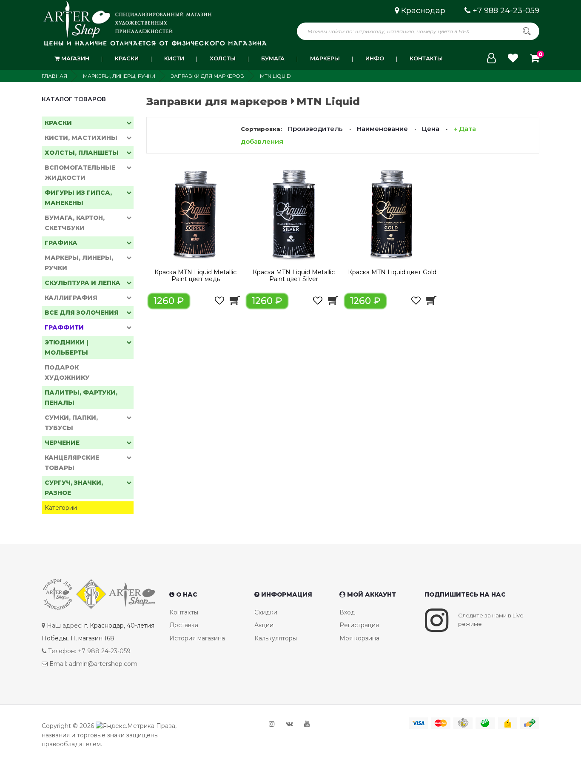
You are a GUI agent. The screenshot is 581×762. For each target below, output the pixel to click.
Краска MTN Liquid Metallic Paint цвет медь (195, 275)
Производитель (315, 129)
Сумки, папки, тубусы (71, 423)
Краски (127, 58)
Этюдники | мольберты (66, 347)
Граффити (64, 327)
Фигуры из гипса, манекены (78, 198)
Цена (430, 129)
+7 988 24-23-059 (506, 10)
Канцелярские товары (72, 463)
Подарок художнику (67, 372)
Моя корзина (359, 638)
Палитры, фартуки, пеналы (81, 398)
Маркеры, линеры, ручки (79, 263)
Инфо (374, 58)
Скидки (265, 612)
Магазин (74, 58)
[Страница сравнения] (513, 58)
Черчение (62, 442)
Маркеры (325, 58)
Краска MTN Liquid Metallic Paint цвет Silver (294, 275)
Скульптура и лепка (82, 283)
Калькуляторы (275, 638)
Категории (61, 508)
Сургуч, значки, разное (74, 488)
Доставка (183, 625)
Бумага (273, 58)
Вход (347, 612)
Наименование (382, 129)
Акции (263, 625)
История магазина (197, 638)
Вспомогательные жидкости (80, 173)
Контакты (426, 58)
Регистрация (359, 625)
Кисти (174, 58)
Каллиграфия (71, 297)
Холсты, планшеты (82, 152)
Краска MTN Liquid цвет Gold (392, 272)
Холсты (223, 58)
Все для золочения (82, 312)
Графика (61, 243)
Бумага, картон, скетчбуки (75, 223)
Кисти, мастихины (81, 138)
